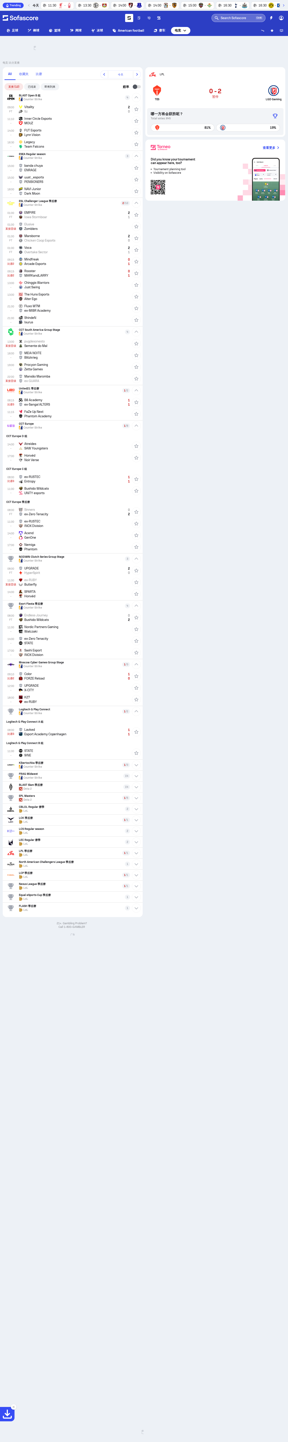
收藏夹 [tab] (24, 74)
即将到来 (50, 86)
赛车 (162, 30)
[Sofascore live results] (20, 18)
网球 (78, 30)
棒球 (36, 30)
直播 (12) (13, 86)
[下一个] (283, 5)
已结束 (32, 86)
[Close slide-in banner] (13, 1407)
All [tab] (10, 74)
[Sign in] (281, 18)
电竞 (178, 30)
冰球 (100, 30)
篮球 (57, 30)
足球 (15, 30)
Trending (15, 5)
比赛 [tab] (39, 74)
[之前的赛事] (29, 5)
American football (131, 30)
